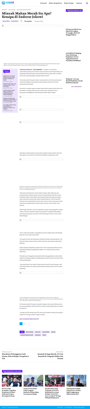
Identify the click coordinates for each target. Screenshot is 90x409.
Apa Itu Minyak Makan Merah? (29, 319)
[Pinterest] (29, 341)
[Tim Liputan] (22, 21)
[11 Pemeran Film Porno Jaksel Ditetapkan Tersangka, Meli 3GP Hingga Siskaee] (77, 20)
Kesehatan (15, 21)
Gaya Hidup (12, 10)
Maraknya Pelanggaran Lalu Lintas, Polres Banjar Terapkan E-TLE (15, 356)
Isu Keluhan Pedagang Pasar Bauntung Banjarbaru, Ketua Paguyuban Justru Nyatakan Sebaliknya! (73, 56)
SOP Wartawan (68, 407)
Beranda (4, 10)
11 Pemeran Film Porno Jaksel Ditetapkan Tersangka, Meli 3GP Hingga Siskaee (73, 32)
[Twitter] (25, 341)
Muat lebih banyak (76, 86)
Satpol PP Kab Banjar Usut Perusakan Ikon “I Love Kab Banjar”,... (9, 85)
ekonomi (37, 332)
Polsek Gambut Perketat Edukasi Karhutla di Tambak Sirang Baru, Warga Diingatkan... (9, 92)
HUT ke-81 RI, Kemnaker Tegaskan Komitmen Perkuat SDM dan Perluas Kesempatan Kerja (9, 392)
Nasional (37, 335)
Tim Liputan (28, 21)
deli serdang (29, 332)
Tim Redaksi (60, 407)
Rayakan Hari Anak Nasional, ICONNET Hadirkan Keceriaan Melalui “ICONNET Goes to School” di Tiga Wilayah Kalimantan (53, 393)
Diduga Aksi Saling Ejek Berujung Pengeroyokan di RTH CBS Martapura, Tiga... (9, 100)
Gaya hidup (45, 332)
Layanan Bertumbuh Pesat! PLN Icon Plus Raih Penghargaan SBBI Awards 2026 (74, 391)
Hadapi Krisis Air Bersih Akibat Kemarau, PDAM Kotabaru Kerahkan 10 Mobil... (9, 78)
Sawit (44, 335)
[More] (37, 341)
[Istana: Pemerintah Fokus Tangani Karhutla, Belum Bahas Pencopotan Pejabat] (33, 381)
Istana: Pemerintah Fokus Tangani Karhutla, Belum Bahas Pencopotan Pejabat (31, 391)
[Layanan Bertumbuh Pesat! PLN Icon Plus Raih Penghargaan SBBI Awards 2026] (76, 381)
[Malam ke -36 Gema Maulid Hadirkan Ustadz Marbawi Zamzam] (77, 70)
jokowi (53, 332)
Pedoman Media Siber (79, 407)
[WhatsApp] (33, 341)
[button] (87, 3)
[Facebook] (21, 341)
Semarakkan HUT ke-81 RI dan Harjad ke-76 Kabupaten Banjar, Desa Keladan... (9, 107)
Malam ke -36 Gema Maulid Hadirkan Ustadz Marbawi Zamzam (74, 81)
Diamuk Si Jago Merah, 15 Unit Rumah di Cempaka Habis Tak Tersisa (50, 356)
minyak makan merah (26, 335)
